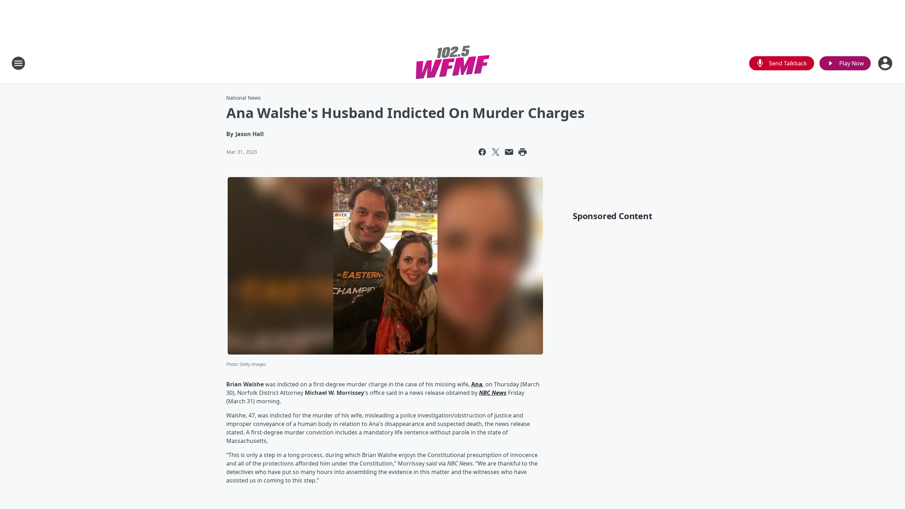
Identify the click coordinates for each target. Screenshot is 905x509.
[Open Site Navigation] (18, 63)
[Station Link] (452, 63)
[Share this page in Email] (509, 152)
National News (243, 97)
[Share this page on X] (496, 152)
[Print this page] (522, 152)
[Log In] (886, 63)
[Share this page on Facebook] (482, 152)
